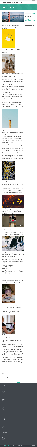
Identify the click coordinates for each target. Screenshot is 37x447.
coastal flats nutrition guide (28, 22)
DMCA (2, 0)
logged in (6, 378)
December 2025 (3, 394)
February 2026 (3, 392)
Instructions (3, 438)
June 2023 (3, 428)
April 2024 (3, 417)
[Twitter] (32, 0)
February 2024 (3, 419)
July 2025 (3, 400)
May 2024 (3, 416)
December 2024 (3, 408)
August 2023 (3, 426)
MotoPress (17, 445)
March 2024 (3, 418)
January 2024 (3, 420)
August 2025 (3, 399)
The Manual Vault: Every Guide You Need (9, 445)
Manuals (3, 439)
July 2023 (3, 427)
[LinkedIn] (33, 0)
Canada (3, 436)
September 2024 (4, 411)
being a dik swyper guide (6, 365)
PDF (2, 440)
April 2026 (3, 390)
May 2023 (3, 429)
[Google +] (34, 0)
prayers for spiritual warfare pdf (28, 21)
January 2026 (3, 393)
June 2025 (3, 401)
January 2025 (3, 407)
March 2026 (3, 391)
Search (33, 13)
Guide (2, 374)
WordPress (23, 445)
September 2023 (4, 425)
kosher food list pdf (27, 19)
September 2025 (4, 398)
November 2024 (3, 409)
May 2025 (3, 402)
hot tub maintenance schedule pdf (28, 18)
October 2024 (3, 410)
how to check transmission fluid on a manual (30, 20)
